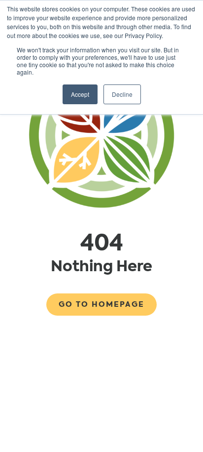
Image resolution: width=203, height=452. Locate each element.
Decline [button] (122, 94)
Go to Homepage (101, 304)
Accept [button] (80, 94)
